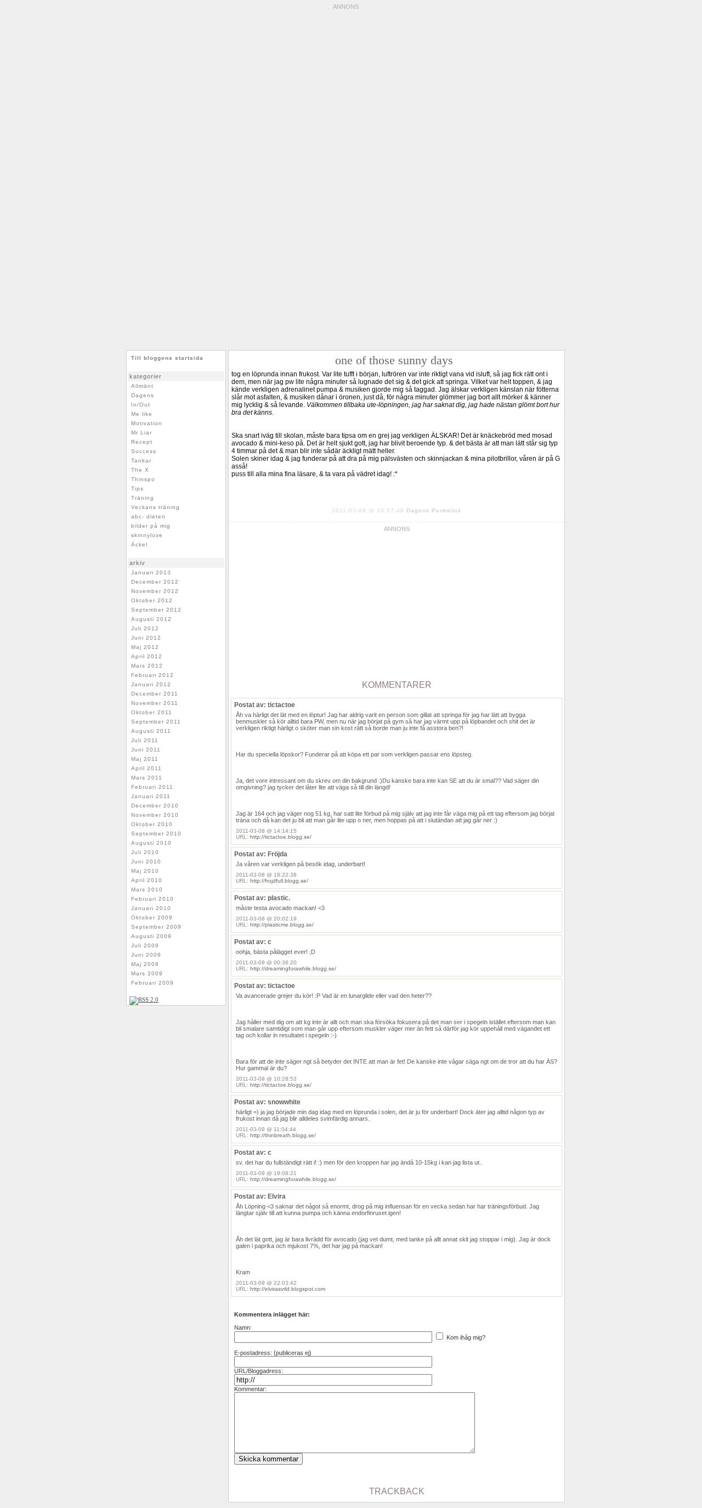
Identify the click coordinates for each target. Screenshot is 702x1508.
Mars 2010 (147, 889)
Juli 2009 (145, 945)
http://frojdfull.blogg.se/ (279, 881)
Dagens (417, 510)
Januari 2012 (151, 684)
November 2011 (154, 703)
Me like (141, 414)
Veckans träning (155, 507)
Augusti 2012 (151, 619)
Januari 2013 (151, 572)
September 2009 (156, 927)
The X (140, 470)
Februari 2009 (152, 983)
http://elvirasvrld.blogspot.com (287, 1289)
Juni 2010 (146, 862)
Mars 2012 (147, 666)
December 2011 (154, 694)
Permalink (446, 510)
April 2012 (146, 656)
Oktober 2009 (152, 917)
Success (143, 451)
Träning (142, 498)
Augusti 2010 (151, 843)
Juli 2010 (145, 852)
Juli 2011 (144, 740)
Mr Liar (141, 433)
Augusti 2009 (151, 936)
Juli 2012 (145, 628)
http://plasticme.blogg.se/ (282, 925)
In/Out (140, 405)
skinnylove (147, 535)
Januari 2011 (151, 796)
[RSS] (143, 999)
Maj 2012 (145, 647)
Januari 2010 (151, 908)
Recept (141, 442)
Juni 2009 (146, 955)
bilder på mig (151, 526)
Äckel (139, 544)
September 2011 (156, 722)
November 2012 (155, 591)
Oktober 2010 (152, 824)
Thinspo (143, 479)
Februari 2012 (152, 675)
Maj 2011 (144, 759)
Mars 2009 (147, 973)
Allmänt (142, 386)
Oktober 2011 (151, 712)
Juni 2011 (146, 750)
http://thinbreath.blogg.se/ (283, 1135)
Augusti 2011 (151, 731)
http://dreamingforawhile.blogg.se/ (293, 968)
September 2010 (156, 834)
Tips (137, 488)
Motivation (146, 423)
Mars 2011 (146, 778)
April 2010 (146, 880)
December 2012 (155, 582)
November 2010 (155, 815)
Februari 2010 (152, 899)
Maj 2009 (145, 964)
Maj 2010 (145, 871)
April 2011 (146, 768)
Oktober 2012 (152, 600)
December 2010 (155, 806)
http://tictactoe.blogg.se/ (281, 837)
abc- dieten (148, 516)
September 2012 (156, 610)
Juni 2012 (146, 638)
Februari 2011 (152, 787)
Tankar (141, 461)
